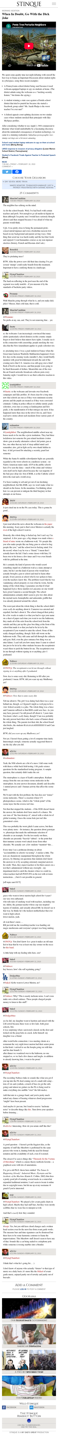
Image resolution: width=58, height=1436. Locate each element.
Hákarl (40, 1271)
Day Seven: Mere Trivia (16, 182)
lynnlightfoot (10, 432)
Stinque (19, 2)
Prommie (9, 316)
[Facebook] (17, 172)
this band (10, 947)
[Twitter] (7, 172)
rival (5, 529)
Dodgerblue (10, 1015)
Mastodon (39, 1407)
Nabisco (8, 695)
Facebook (11, 1407)
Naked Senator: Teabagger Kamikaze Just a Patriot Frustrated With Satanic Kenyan (31, 186)
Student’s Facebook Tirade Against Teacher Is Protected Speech (29, 155)
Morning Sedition (10, 11)
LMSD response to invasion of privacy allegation (22, 149)
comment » (7, 167)
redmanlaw (10, 758)
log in (23, 1289)
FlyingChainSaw (12, 1072)
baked (7, 982)
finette (7, 391)
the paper (48, 523)
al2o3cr (8, 1125)
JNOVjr (8, 667)
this (29, 1109)
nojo (4, 162)
